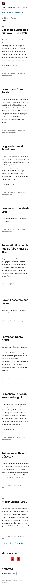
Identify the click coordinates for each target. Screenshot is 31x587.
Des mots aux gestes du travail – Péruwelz (15, 31)
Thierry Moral (7, 7)
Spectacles (6, 12)
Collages (21, 321)
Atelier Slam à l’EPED (14, 501)
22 (22, 543)
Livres (16, 12)
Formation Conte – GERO (13, 338)
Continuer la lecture (9, 65)
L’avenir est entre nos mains (15, 301)
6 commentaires (7, 75)
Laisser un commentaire (9, 132)
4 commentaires (7, 194)
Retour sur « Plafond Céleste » (14, 455)
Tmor (4, 73)
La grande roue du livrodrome (13, 148)
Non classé (22, 73)
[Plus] (23, 12)
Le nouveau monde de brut (15, 210)
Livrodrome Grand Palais (13, 90)
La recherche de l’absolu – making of (15, 395)
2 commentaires (7, 286)
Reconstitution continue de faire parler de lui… (15, 248)
